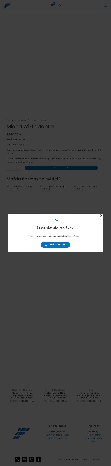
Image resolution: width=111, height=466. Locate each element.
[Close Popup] (101, 216)
